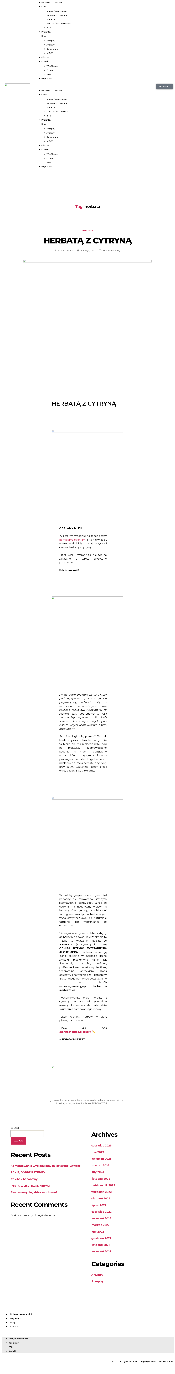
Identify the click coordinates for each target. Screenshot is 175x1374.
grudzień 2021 (101, 1238)
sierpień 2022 (100, 1198)
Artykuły (50, 45)
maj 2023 (97, 1152)
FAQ (49, 162)
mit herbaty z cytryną (64, 1103)
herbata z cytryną (114, 1100)
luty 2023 (97, 1172)
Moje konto (46, 78)
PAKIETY (51, 19)
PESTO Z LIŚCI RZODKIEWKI (30, 1185)
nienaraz (69, 250)
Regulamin (15, 1318)
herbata (101, 1100)
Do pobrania (52, 49)
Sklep (44, 6)
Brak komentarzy (111, 250)
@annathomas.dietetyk (75, 1031)
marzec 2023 (100, 1165)
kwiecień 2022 (101, 1218)
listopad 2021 (100, 1244)
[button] (94, 86)
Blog (43, 36)
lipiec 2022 (98, 1205)
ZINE (49, 116)
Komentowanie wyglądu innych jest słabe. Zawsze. (46, 1165)
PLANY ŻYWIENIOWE (57, 11)
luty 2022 (97, 1231)
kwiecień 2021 (101, 1251)
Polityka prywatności (21, 1314)
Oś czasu (45, 145)
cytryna (72, 1100)
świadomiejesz (83, 1103)
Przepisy (51, 40)
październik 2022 (103, 1185)
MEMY (50, 141)
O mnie (50, 70)
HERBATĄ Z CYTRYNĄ (87, 240)
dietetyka (81, 1100)
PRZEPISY (46, 32)
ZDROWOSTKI (99, 1103)
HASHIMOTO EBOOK (57, 15)
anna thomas (60, 1100)
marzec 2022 (100, 1225)
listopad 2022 (100, 1178)
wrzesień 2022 (101, 1192)
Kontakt (45, 61)
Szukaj (15, 1127)
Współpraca (52, 66)
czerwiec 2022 (101, 1211)
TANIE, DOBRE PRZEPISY (28, 1172)
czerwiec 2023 (101, 1145)
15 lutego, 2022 (87, 250)
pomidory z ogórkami (72, 539)
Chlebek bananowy (24, 1179)
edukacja (91, 1100)
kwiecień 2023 (101, 1158)
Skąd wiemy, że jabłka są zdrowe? (34, 1192)
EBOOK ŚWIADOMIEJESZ (59, 23)
